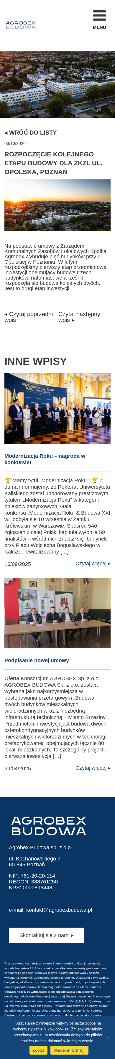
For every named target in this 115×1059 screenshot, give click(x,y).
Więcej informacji (69, 1050)
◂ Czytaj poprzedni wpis (28, 317)
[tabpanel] (57, 59)
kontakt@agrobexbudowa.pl (59, 910)
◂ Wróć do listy (30, 133)
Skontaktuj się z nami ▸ (46, 935)
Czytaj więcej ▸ (93, 563)
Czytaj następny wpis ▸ (79, 317)
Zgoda (38, 1050)
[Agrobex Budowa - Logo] (20, 25)
